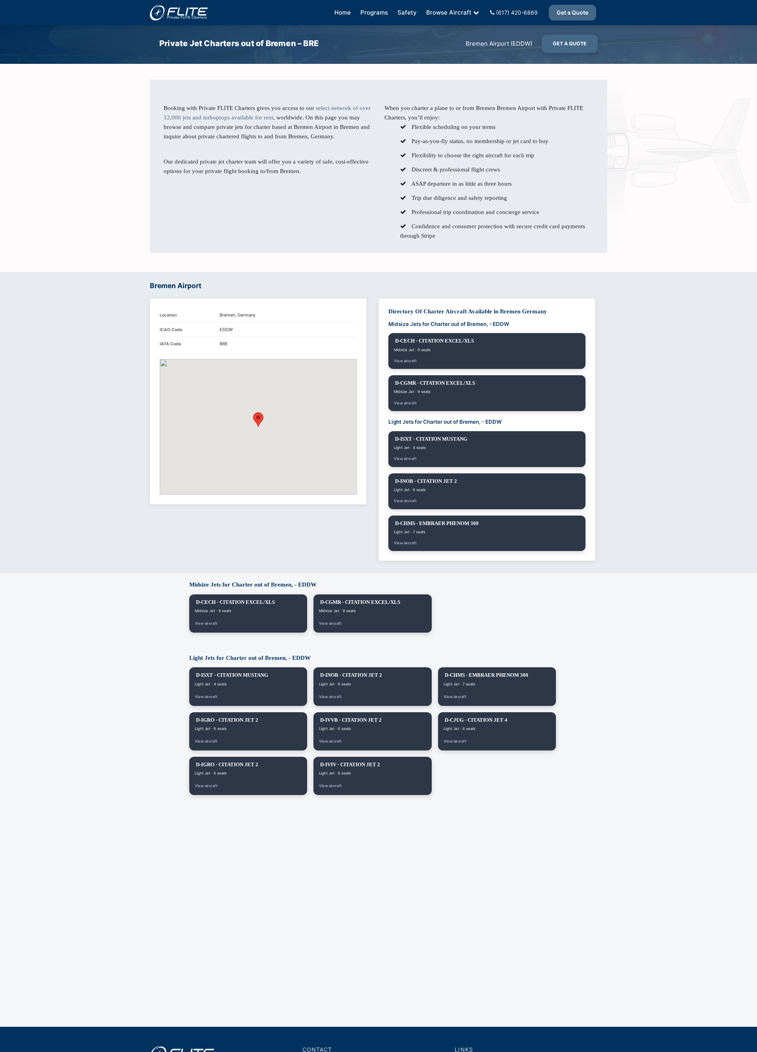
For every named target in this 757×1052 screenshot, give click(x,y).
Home (342, 12)
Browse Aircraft (449, 12)
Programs (374, 12)
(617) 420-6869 (516, 12)
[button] (258, 419)
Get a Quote (572, 12)
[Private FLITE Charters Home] (179, 12)
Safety (407, 12)
